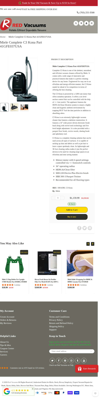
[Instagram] (71, 360)
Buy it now (71, 217)
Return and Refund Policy (61, 323)
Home (3, 37)
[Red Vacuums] (7, 394)
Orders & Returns (8, 320)
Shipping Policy (56, 326)
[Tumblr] (77, 360)
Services (4, 351)
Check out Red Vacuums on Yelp (61, 365)
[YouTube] (84, 360)
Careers (3, 355)
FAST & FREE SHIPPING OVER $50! (39, 9)
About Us (4, 342)
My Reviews (6, 323)
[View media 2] (14, 107)
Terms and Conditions (59, 317)
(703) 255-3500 (87, 12)
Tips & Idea (5, 345)
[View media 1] (4, 107)
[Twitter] (52, 360)
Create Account (7, 317)
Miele (58, 191)
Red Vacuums (13, 382)
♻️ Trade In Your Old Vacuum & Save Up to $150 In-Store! (47, 3)
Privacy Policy (56, 320)
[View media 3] (24, 107)
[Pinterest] (65, 360)
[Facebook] (58, 360)
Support (53, 329)
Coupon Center (7, 348)
